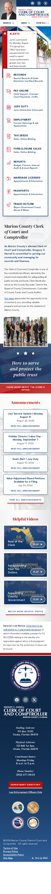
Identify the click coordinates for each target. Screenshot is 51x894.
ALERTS (15, 33)
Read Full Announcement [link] (25, 426)
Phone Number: (25, 771)
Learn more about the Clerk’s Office (25, 388)
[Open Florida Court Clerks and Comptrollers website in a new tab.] (33, 823)
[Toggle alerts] (34, 33)
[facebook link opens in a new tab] (32, 3)
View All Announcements (25, 500)
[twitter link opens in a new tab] (45, 3)
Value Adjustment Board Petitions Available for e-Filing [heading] (25, 480)
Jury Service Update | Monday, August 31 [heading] (25, 415)
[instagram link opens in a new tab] (39, 3)
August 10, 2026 (25, 462)
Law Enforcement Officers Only (25, 792)
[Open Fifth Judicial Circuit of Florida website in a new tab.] (33, 808)
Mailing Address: (25, 727)
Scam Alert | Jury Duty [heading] (26, 458)
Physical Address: (25, 742)
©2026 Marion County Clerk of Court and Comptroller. (25, 842)
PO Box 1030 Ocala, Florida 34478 (25, 733)
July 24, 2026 (25, 485)
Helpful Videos (25, 519)
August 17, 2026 (25, 443)
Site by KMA (41, 858)
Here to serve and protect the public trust (25, 369)
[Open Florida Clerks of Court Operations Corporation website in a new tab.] (18, 823)
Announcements (25, 402)
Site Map (8, 858)
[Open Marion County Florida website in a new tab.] (18, 808)
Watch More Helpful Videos (25, 611)
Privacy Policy (10, 851)
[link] (25, 537)
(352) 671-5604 (25, 774)
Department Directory (25, 785)
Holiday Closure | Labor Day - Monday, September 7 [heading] (26, 438)
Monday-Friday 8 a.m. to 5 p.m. (25, 762)
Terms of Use (10, 848)
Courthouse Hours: (25, 756)
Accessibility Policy (13, 854)
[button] (8, 23)
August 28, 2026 (25, 420)
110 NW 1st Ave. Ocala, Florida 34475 (25, 747)
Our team (9, 298)
